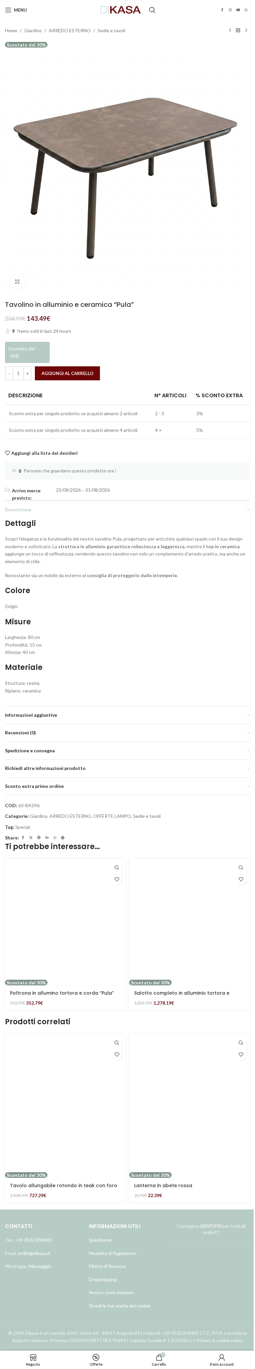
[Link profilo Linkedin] (47, 837)
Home (11, 30)
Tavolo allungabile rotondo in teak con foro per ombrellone (63, 1188)
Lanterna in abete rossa (163, 1185)
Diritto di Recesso (107, 1266)
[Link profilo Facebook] (222, 10)
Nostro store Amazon (111, 1292)
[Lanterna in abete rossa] (189, 1103)
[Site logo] (120, 9)
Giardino (33, 30)
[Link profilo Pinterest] (39, 837)
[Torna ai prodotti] (238, 31)
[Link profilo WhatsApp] (246, 10)
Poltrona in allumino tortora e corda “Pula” (62, 993)
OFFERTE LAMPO (112, 816)
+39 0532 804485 (33, 1240)
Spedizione (100, 1240)
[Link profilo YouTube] (238, 10)
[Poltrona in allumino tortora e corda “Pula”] (65, 918)
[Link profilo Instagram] (230, 10)
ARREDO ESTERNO (70, 30)
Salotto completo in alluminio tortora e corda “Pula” (181, 996)
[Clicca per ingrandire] (17, 281)
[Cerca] (152, 10)
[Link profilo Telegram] (63, 837)
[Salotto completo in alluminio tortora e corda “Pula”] (189, 918)
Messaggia (39, 1266)
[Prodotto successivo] (246, 31)
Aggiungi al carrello (67, 373)
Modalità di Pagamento (112, 1253)
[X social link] (31, 837)
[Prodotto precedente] (230, 31)
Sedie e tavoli (111, 30)
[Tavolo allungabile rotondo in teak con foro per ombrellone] (65, 1103)
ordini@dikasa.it (34, 1253)
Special (22, 827)
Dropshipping (103, 1279)
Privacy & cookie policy (219, 1340)
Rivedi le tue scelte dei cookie (119, 1305)
